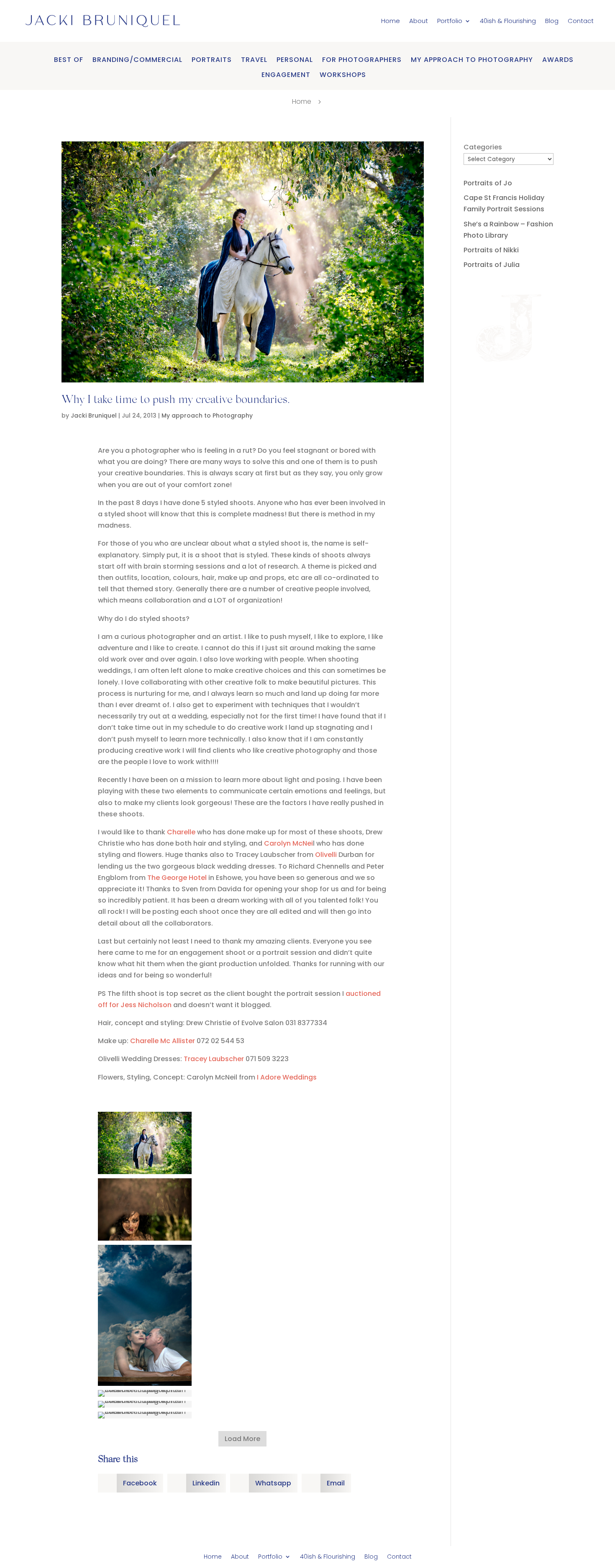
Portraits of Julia (492, 264)
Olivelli (326, 854)
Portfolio (449, 20)
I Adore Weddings (287, 1077)
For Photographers (362, 60)
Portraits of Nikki (491, 250)
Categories (483, 147)
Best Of (68, 60)
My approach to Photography (207, 415)
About (418, 20)
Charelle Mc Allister (162, 1041)
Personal (295, 60)
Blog (552, 20)
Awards (558, 60)
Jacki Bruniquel (94, 415)
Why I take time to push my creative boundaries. (176, 400)
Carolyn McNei (288, 843)
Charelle (181, 832)
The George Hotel (177, 877)
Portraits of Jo (488, 183)
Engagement (285, 75)
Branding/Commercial (137, 60)
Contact (581, 20)
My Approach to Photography (472, 60)
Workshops (343, 75)
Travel (254, 60)
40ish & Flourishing (508, 20)
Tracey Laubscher (214, 1059)
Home (390, 20)
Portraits (212, 60)
